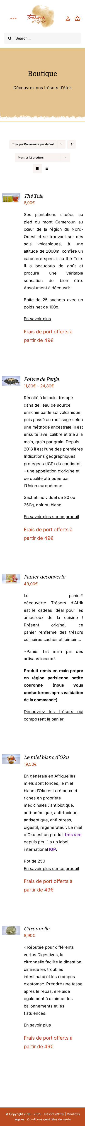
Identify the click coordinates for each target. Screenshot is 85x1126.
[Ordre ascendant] (71, 144)
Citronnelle (36, 929)
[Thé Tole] (11, 196)
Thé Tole (33, 196)
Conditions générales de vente (49, 1119)
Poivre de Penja (41, 379)
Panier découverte (44, 577)
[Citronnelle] (11, 929)
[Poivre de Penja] (11, 379)
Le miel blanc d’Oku (46, 757)
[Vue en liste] (46, 168)
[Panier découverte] (11, 577)
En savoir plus (37, 318)
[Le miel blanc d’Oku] (11, 758)
